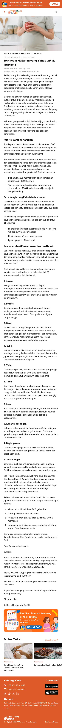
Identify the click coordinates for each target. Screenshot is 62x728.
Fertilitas (38, 53)
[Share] (56, 12)
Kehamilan (25, 53)
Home (6, 53)
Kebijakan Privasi (51, 722)
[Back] (5, 12)
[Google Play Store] (51, 686)
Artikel (15, 53)
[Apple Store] (51, 692)
